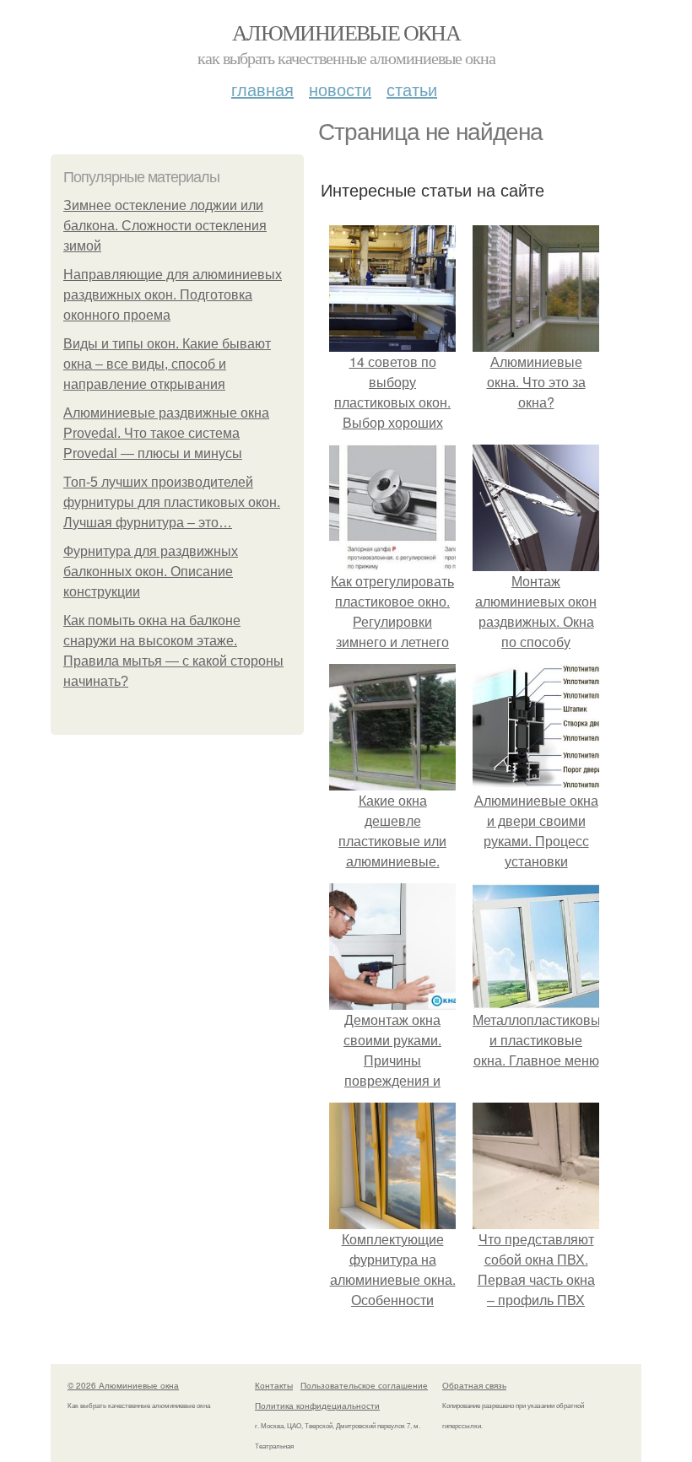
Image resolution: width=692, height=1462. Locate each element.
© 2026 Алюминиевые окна (123, 1385)
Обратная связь (474, 1385)
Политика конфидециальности (317, 1405)
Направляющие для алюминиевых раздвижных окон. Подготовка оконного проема (172, 294)
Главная (262, 89)
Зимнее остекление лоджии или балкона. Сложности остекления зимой (165, 225)
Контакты (274, 1385)
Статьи (412, 89)
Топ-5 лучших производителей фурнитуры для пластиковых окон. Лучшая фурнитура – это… (171, 502)
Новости (340, 89)
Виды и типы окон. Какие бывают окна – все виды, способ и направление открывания (167, 364)
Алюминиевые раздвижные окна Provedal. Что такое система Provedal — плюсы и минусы (166, 433)
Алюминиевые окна (346, 32)
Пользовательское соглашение (364, 1385)
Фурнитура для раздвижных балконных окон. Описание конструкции (150, 571)
